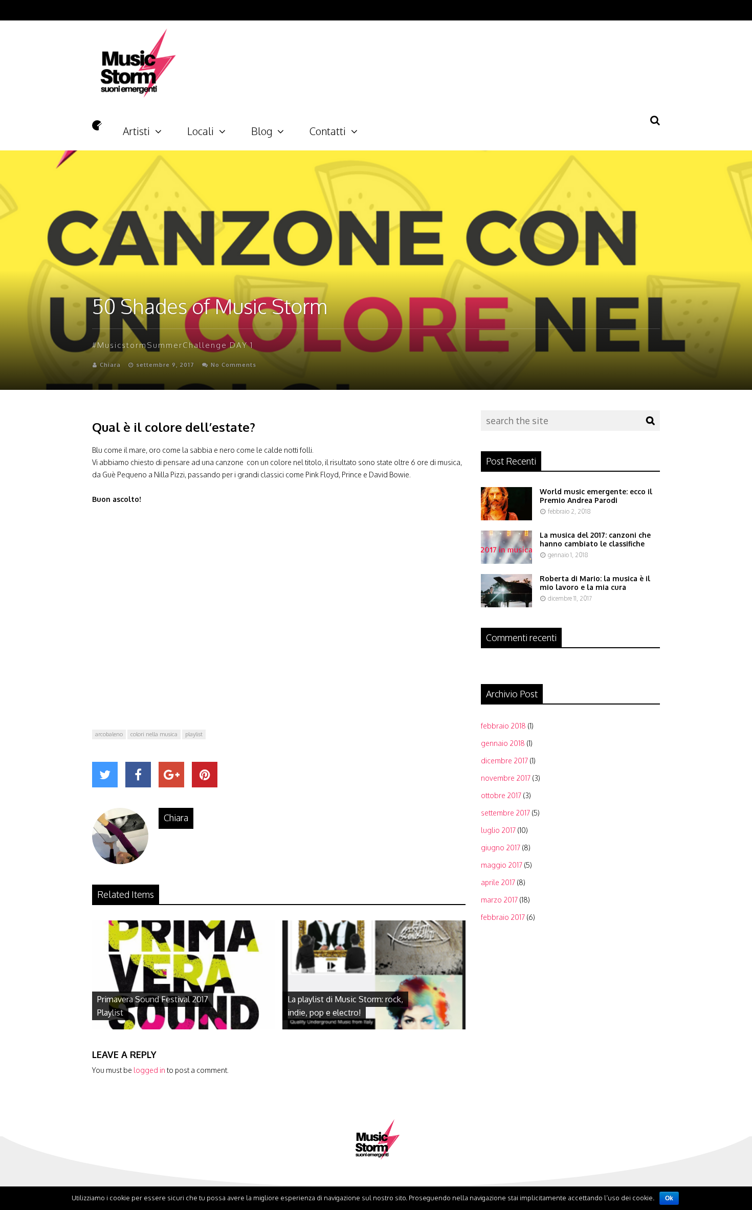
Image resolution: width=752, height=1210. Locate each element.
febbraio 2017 (503, 917)
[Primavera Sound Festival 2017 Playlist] (183, 1026)
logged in (149, 1070)
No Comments (233, 364)
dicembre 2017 (504, 760)
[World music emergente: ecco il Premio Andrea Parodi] (506, 517)
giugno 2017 (500, 847)
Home (97, 125)
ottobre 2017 (501, 795)
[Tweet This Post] (105, 774)
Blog (261, 127)
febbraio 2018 (503, 725)
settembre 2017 (505, 812)
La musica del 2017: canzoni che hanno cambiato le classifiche (595, 539)
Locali (200, 127)
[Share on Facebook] (138, 774)
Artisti (136, 127)
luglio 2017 (498, 830)
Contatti (327, 127)
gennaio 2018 (503, 743)
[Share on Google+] (171, 774)
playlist (194, 734)
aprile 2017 (498, 882)
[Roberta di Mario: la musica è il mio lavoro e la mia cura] (506, 604)
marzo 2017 (499, 899)
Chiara (110, 364)
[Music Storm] (135, 110)
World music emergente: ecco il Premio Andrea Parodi (596, 495)
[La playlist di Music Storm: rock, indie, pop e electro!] (374, 1026)
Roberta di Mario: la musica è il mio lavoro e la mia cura (595, 582)
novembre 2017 (505, 778)
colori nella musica (154, 734)
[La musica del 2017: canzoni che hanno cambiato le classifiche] (506, 561)
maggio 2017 (501, 865)
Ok (669, 1198)
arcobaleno (109, 734)
